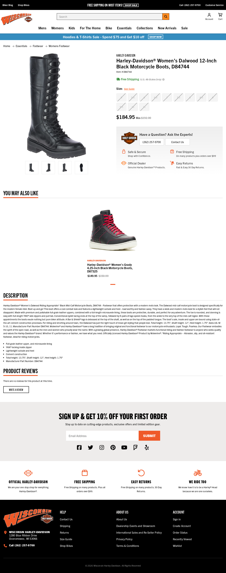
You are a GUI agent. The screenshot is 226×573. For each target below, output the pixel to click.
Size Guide (129, 88)
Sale (184, 28)
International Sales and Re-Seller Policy (139, 532)
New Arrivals (167, 28)
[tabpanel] (113, 239)
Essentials (124, 28)
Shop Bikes (23, 4)
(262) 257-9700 (151, 142)
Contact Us (177, 142)
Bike (109, 28)
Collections (145, 28)
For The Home (90, 28)
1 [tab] (113, 284)
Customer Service (214, 4)
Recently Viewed (182, 539)
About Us (121, 519)
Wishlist (177, 545)
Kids (72, 28)
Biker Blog (7, 4)
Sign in (177, 519)
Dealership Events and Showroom (135, 525)
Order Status (180, 532)
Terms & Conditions (127, 545)
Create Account (182, 525)
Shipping (65, 525)
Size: (125, 88)
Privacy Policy (124, 539)
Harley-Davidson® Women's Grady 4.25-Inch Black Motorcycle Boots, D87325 (110, 268)
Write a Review (16, 389)
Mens (42, 28)
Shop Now (155, 36)
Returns (64, 532)
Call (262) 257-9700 (190, 4)
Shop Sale (131, 5)
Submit (149, 436)
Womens (57, 28)
